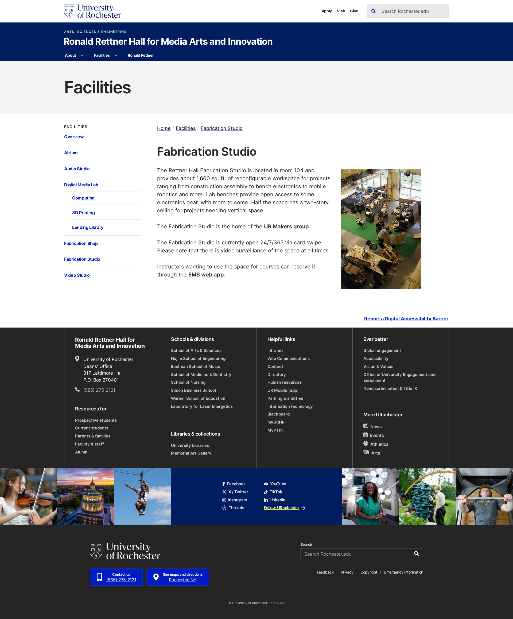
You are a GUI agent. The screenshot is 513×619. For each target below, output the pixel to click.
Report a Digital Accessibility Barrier (406, 318)
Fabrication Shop (81, 243)
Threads (236, 507)
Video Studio (77, 275)
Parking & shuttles (285, 398)
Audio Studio (77, 169)
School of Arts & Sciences (196, 350)
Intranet (275, 350)
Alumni (81, 452)
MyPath (275, 430)
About (70, 55)
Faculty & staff (89, 444)
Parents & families (92, 436)
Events (377, 435)
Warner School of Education (198, 398)
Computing (83, 198)
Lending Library (87, 227)
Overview (74, 136)
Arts (375, 453)
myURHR (276, 422)
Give (354, 10)
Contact (275, 366)
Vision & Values (378, 366)
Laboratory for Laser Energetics (202, 406)
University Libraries (190, 445)
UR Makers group (286, 226)
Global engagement (382, 350)
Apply (327, 10)
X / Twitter (238, 492)
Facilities (102, 55)
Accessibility (375, 358)
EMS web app (206, 274)
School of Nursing (188, 382)
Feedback (325, 572)
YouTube (278, 484)
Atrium (71, 152)
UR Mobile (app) (283, 390)
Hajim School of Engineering (198, 358)
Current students (91, 428)
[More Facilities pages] (116, 55)
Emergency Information (403, 572)
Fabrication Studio (82, 259)
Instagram (237, 500)
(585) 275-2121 (99, 390)
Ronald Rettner (141, 55)
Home (164, 128)
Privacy (347, 572)
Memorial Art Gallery (191, 453)
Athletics (379, 444)
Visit (341, 10)
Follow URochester (281, 507)
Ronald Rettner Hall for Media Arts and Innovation (168, 42)
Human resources (284, 382)
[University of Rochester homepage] (92, 11)
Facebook (236, 484)
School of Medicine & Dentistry (201, 374)
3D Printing (83, 212)
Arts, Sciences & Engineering (95, 32)
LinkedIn (277, 500)
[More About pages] (82, 55)
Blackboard (278, 414)
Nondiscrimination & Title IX (390, 388)
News (376, 426)
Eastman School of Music (195, 366)
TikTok (276, 492)
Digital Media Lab (81, 185)
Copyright (368, 572)
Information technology (290, 406)
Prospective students (96, 420)
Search (306, 544)
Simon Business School (193, 390)
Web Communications (288, 358)
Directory (276, 374)
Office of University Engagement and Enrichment (399, 377)
